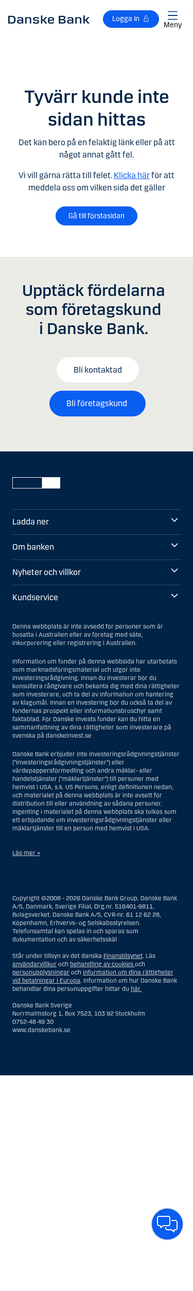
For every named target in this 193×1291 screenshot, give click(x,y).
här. (136, 988)
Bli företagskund (97, 403)
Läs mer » (26, 853)
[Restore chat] (167, 1224)
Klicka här (132, 175)
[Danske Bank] (49, 19)
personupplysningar (40, 972)
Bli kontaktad (98, 370)
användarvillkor (34, 964)
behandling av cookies (101, 964)
